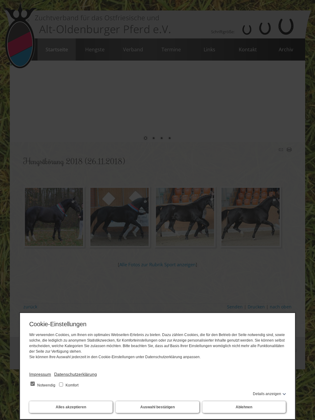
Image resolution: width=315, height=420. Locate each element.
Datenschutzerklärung (75, 374)
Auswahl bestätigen (157, 407)
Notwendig (46, 385)
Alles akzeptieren (71, 407)
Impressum (40, 374)
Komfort (71, 385)
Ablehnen (244, 407)
